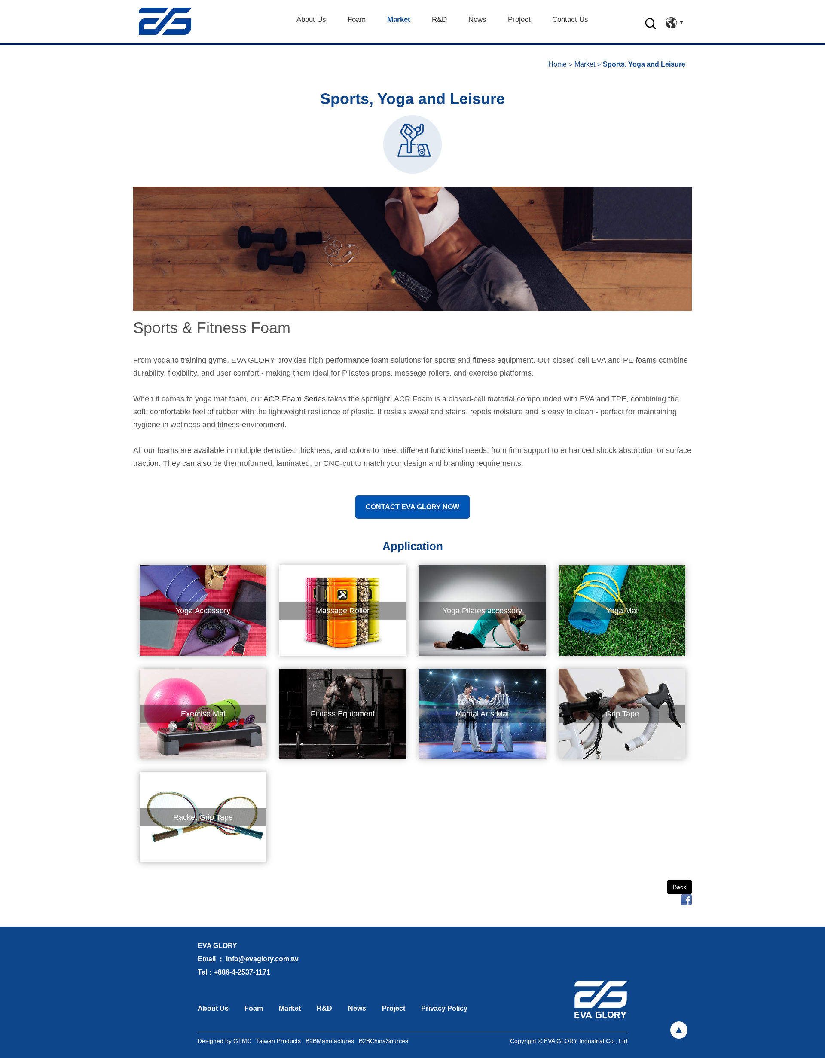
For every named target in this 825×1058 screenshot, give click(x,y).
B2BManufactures (330, 1040)
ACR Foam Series (294, 398)
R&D (439, 19)
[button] (651, 27)
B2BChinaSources (383, 1040)
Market (398, 19)
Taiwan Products (278, 1040)
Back (679, 887)
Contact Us (570, 19)
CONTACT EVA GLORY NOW (412, 507)
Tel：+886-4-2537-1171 (234, 972)
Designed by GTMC (224, 1040)
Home (557, 64)
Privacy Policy (444, 1008)
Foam (253, 1008)
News (357, 1008)
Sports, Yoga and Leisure (644, 64)
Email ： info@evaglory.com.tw (248, 959)
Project (393, 1008)
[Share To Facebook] (686, 899)
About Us (213, 1008)
